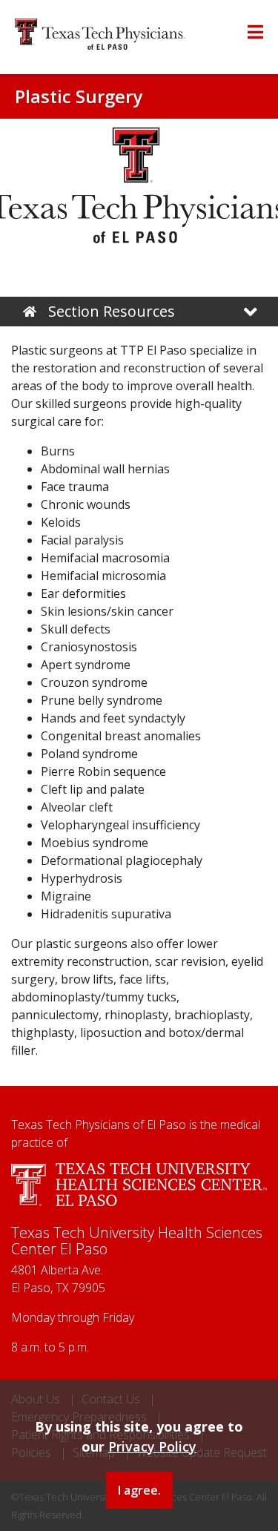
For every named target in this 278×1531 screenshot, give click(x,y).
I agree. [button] (139, 1490)
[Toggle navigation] (250, 311)
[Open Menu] (255, 32)
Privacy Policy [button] (152, 1446)
